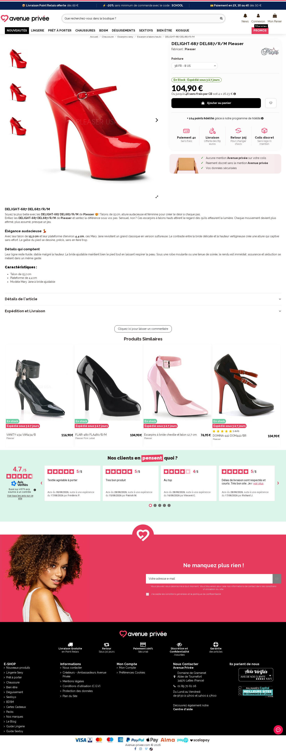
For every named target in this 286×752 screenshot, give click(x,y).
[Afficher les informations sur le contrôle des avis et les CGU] (34, 489)
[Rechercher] (221, 18)
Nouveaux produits (18, 667)
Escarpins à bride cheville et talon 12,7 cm (170, 434)
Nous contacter (72, 667)
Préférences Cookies (132, 672)
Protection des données (78, 691)
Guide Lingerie (15, 726)
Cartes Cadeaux (16, 706)
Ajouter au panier (219, 103)
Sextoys (11, 697)
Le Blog (11, 721)
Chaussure (12, 682)
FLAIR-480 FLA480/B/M (91, 434)
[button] (245, 18)
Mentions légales (73, 681)
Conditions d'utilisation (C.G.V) (81, 686)
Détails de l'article (21, 299)
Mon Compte (127, 667)
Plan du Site (70, 696)
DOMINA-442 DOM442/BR (229, 435)
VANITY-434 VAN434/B (21, 434)
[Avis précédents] (41, 483)
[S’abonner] (277, 579)
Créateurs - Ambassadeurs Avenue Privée (84, 674)
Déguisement (14, 692)
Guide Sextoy (14, 731)
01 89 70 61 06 (186, 686)
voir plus (258, 483)
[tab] (143, 299)
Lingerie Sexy (14, 672)
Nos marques (14, 716)
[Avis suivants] (278, 483)
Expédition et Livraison (25, 311)
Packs (9, 711)
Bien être (11, 687)
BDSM (10, 701)
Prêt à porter (14, 677)
